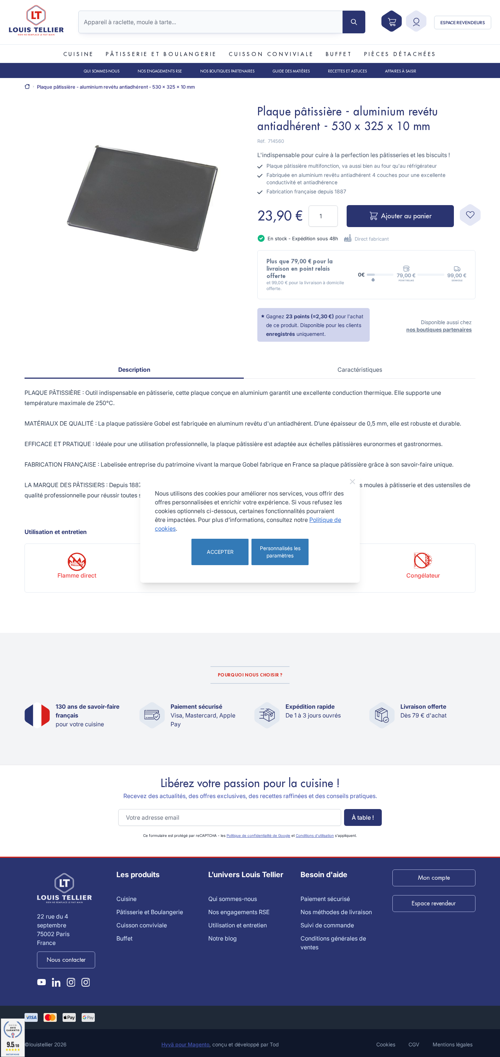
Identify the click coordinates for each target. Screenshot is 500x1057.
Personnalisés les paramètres (280, 552)
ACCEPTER (220, 552)
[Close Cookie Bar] (352, 481)
